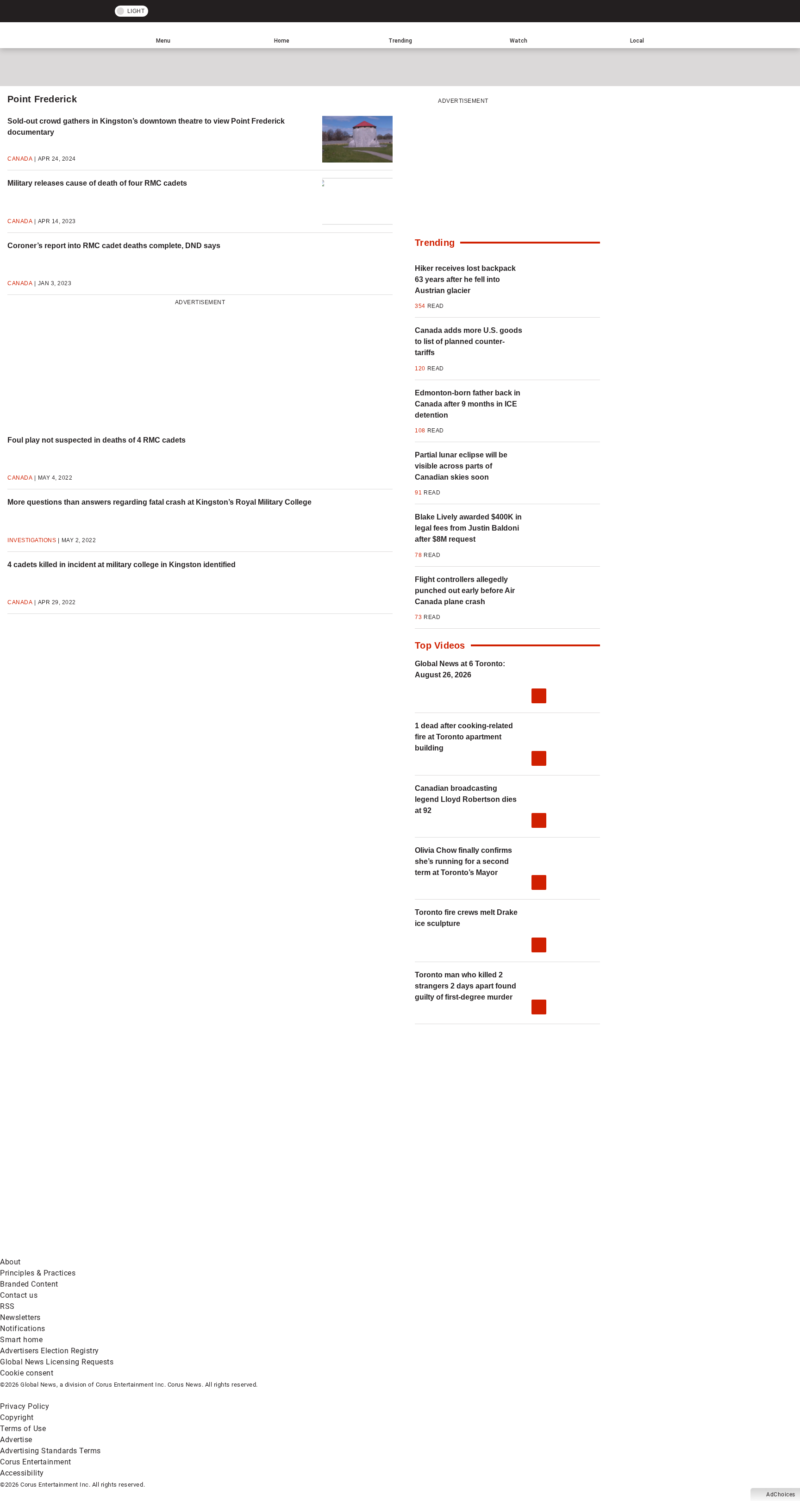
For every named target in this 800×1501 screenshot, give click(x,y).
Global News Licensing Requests (56, 1361)
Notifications (22, 1328)
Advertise (16, 1439)
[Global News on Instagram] (492, 1178)
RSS (7, 1306)
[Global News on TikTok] (211, 1250)
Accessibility (22, 1473)
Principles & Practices (37, 1273)
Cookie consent (26, 1373)
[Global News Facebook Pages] (70, 1178)
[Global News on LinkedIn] (70, 1250)
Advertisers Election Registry (49, 1350)
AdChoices (780, 1494)
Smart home (21, 1339)
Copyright (17, 1417)
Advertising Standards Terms (50, 1450)
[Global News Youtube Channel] (352, 1178)
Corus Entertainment (35, 1461)
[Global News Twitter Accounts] (211, 1178)
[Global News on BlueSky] (492, 1250)
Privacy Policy (24, 1406)
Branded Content (29, 1284)
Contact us (19, 1295)
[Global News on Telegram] (352, 1250)
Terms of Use (23, 1428)
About (10, 1261)
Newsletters (20, 1317)
